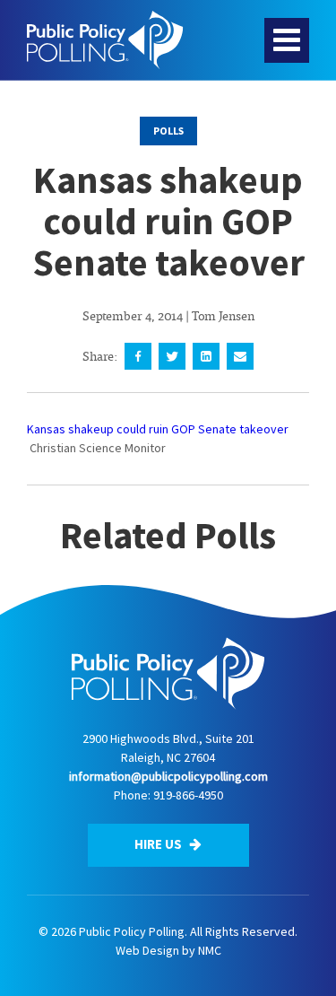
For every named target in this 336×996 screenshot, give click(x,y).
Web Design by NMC (168, 950)
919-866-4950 (188, 795)
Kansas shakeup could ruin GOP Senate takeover (158, 429)
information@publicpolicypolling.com (168, 776)
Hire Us (159, 843)
